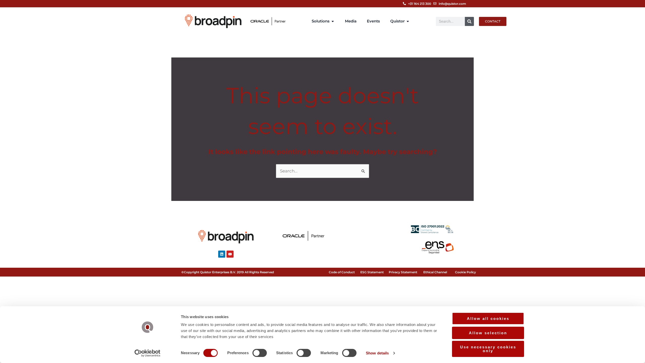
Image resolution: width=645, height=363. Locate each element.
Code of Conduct (342, 272)
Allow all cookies (488, 318)
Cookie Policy (465, 272)
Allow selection (488, 333)
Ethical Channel (435, 272)
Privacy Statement (403, 272)
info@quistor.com (452, 4)
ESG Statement (372, 272)
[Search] (469, 21)
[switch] (259, 353)
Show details (377, 353)
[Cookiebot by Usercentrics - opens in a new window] (147, 353)
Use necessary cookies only (488, 349)
